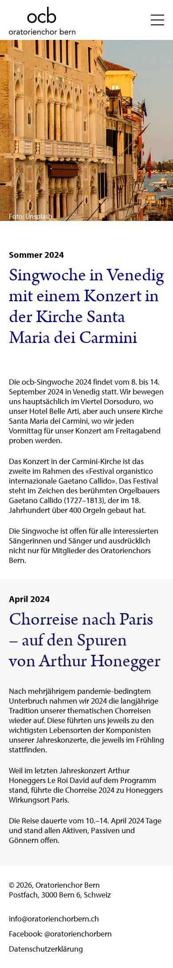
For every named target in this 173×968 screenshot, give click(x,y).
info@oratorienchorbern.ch (54, 918)
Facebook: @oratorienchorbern (60, 934)
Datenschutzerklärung (46, 949)
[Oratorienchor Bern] (42, 21)
